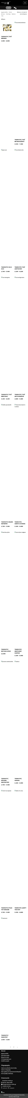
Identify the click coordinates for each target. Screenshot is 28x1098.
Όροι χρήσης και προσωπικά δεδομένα (11, 1071)
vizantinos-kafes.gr (8, 1095)
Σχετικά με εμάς (5, 1055)
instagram (11, 1088)
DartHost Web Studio (14, 1096)
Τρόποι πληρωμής (6, 1070)
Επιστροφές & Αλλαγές (7, 1073)
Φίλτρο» (3, 19)
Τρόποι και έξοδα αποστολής (9, 1068)
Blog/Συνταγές (5, 1057)
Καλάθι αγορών (5, 1061)
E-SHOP (8, 7)
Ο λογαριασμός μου (6, 1059)
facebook (5, 1088)
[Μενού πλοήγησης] (25, 3)
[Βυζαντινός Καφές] (5, 3)
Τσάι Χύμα (8, 14)
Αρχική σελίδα (4, 12)
